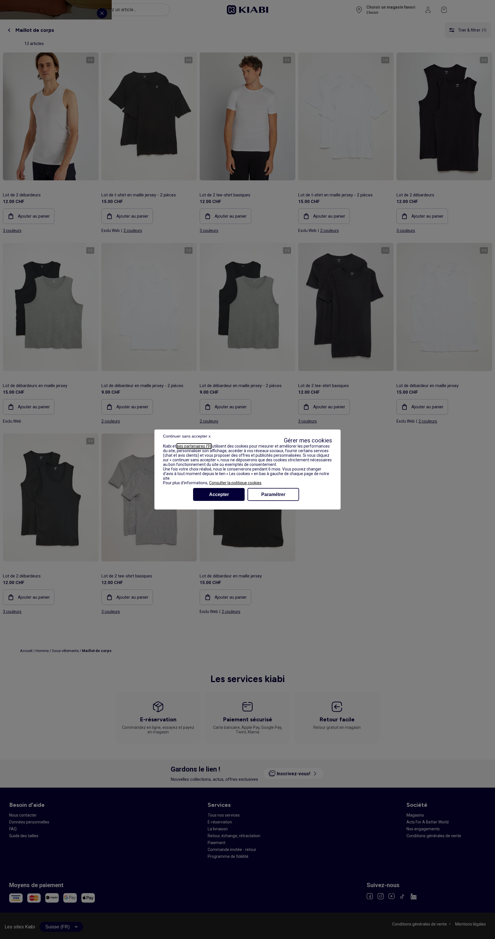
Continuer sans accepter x (187, 436)
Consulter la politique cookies (235, 483)
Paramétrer (273, 494)
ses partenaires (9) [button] (194, 446)
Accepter (219, 494)
